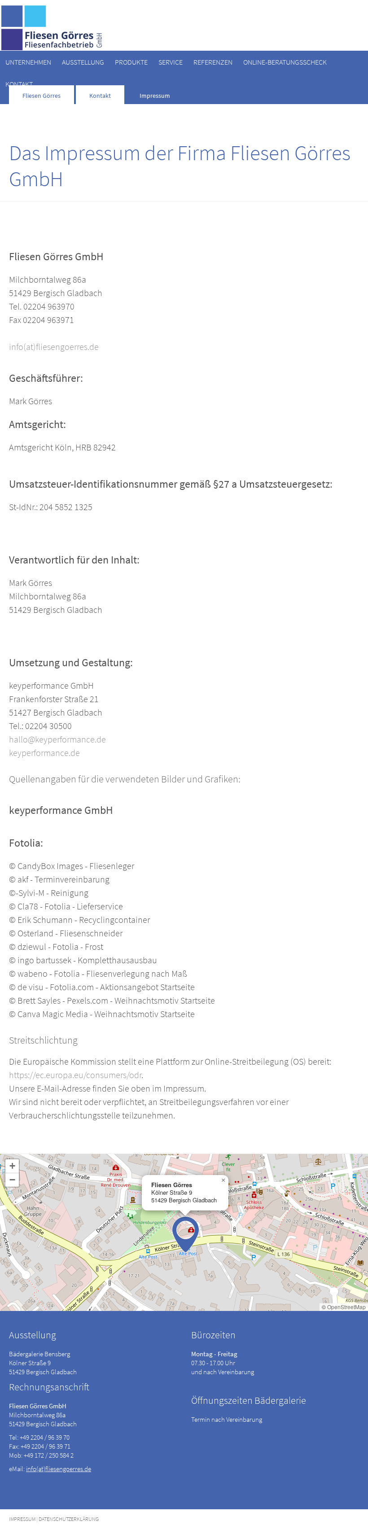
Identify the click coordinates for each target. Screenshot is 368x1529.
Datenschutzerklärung (69, 1519)
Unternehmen (28, 61)
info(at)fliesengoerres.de (54, 346)
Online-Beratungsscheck (285, 61)
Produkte (131, 61)
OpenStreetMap (346, 1307)
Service (170, 61)
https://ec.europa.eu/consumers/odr (75, 1074)
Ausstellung (83, 61)
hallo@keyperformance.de (57, 739)
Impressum (22, 1519)
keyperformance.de (44, 752)
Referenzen (212, 61)
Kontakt (19, 83)
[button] (185, 1234)
